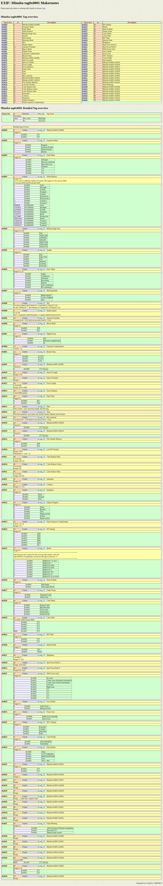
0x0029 (84, 36)
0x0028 (84, 34)
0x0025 (84, 27)
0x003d (85, 80)
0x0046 (84, 100)
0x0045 (84, 98)
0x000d (4, 53)
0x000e (4, 56)
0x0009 (4, 45)
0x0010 (4, 60)
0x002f (84, 49)
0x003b (85, 76)
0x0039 (84, 71)
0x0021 (4, 98)
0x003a (84, 73)
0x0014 (4, 69)
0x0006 (4, 38)
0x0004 (4, 34)
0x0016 (4, 73)
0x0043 (84, 93)
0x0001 (4, 27)
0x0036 (84, 65)
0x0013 (4, 67)
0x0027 (84, 31)
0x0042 (84, 91)
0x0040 (84, 87)
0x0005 (4, 36)
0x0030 (84, 51)
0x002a (84, 38)
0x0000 (4, 25)
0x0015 (4, 71)
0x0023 (4, 102)
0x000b (4, 49)
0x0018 (4, 78)
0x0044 (84, 96)
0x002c (84, 42)
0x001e (4, 91)
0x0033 (84, 58)
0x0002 (4, 29)
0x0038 (84, 69)
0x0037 (84, 67)
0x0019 (4, 80)
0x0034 (84, 60)
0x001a (4, 82)
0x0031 (84, 53)
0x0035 (84, 62)
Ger (44, 8)
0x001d (4, 89)
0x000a (4, 47)
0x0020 (4, 96)
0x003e (84, 82)
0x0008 (4, 42)
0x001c (4, 87)
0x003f (84, 85)
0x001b (4, 85)
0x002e (84, 47)
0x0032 (84, 56)
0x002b (85, 40)
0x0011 (4, 62)
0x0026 (84, 29)
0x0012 (4, 65)
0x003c (84, 78)
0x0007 (4, 40)
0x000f (4, 58)
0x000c (4, 51)
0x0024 (84, 25)
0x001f (4, 93)
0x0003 (4, 31)
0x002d (85, 45)
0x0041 (84, 89)
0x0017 (4, 76)
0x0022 (4, 100)
